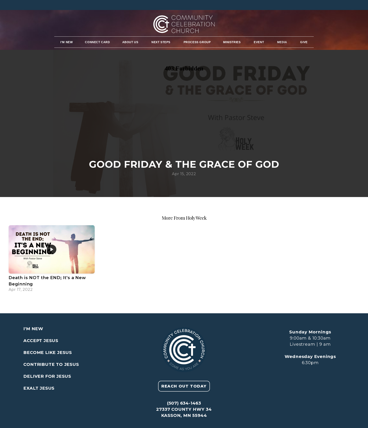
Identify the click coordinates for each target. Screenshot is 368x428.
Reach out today (184, 386)
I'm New (66, 42)
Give (303, 42)
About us (130, 42)
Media (282, 42)
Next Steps (161, 42)
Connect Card (97, 42)
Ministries (232, 42)
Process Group (197, 42)
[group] (52, 259)
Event (259, 42)
